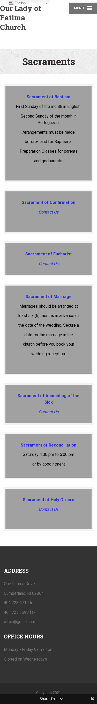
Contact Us (48, 212)
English (19, 3)
